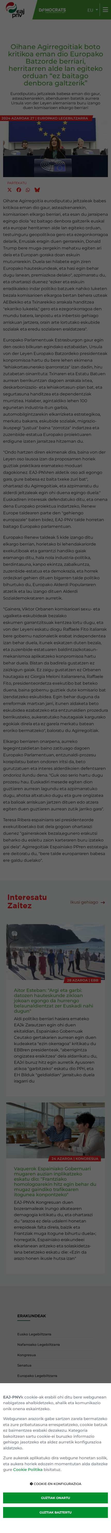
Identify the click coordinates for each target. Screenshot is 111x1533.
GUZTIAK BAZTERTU (55, 1512)
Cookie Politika (28, 1469)
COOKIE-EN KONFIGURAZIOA (57, 1484)
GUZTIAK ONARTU (55, 1498)
